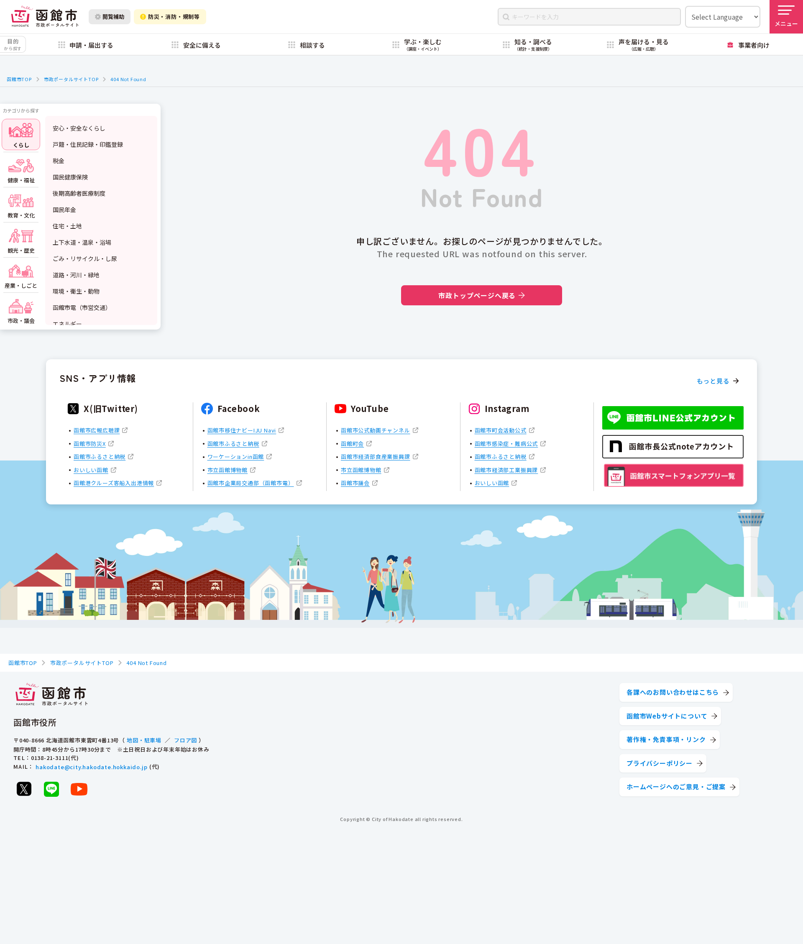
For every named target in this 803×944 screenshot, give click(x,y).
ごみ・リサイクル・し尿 (85, 258)
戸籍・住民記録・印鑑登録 (88, 144)
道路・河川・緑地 (76, 275)
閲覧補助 (113, 16)
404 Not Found (128, 79)
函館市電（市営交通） (82, 307)
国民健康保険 (70, 177)
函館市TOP (19, 79)
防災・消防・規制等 (174, 16)
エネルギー (67, 324)
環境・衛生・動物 (76, 291)
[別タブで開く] (23, 788)
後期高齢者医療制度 (79, 193)
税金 (58, 160)
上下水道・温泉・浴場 (82, 242)
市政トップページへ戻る (477, 295)
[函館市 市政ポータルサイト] (44, 16)
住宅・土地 (67, 226)
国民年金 (64, 209)
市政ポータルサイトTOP (71, 79)
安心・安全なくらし (79, 128)
